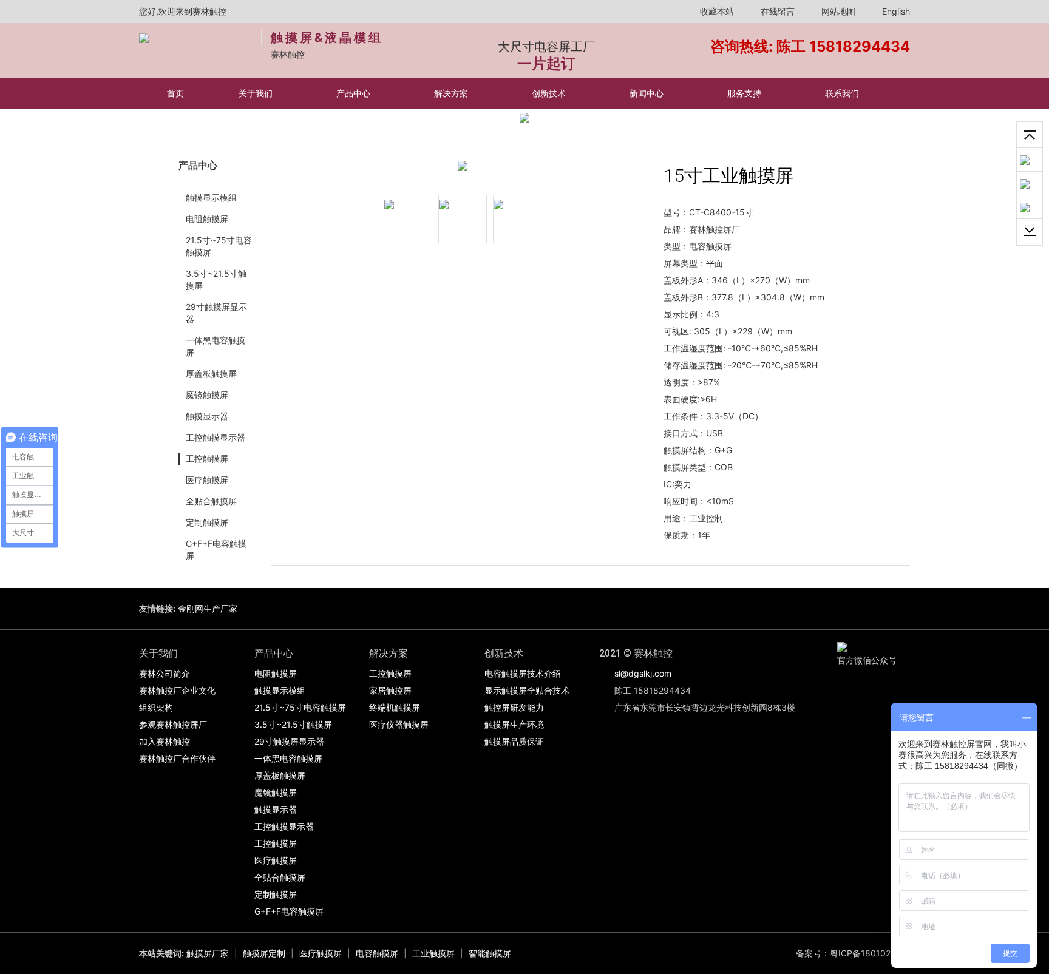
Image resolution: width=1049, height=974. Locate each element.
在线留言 (776, 11)
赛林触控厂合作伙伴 (177, 758)
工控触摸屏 (207, 458)
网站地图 (837, 11)
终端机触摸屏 (394, 707)
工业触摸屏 (433, 953)
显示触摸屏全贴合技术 (526, 690)
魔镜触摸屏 (207, 395)
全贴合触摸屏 (211, 501)
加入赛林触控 (164, 741)
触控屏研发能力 (514, 707)
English (895, 11)
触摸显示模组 (211, 197)
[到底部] (1029, 232)
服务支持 (745, 93)
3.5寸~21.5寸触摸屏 (216, 279)
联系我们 (843, 93)
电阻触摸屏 (207, 219)
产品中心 (354, 93)
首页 (175, 93)
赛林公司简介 (164, 673)
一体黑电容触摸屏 (215, 346)
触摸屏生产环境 (514, 724)
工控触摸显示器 (215, 437)
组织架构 (156, 707)
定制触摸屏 (207, 522)
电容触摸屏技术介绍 (522, 673)
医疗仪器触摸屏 (399, 724)
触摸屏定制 (264, 953)
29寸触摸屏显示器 (216, 313)
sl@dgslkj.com (642, 673)
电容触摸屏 (377, 953)
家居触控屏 (390, 690)
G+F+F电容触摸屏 (216, 549)
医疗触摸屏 (207, 480)
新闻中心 (648, 93)
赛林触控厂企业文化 (177, 690)
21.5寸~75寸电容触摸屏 (219, 246)
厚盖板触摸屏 (211, 373)
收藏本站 (716, 11)
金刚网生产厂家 (207, 608)
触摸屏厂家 (207, 953)
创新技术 (550, 93)
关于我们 (257, 93)
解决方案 (452, 93)
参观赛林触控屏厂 (173, 724)
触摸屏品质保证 (514, 741)
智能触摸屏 (490, 953)
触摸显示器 (207, 416)
